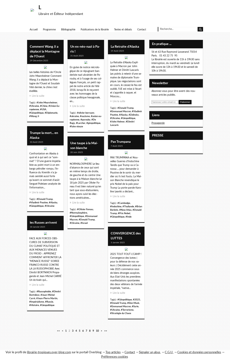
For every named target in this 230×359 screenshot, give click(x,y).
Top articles (113, 352)
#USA (43, 109)
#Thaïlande (128, 206)
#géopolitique (93, 123)
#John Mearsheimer (47, 103)
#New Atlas (125, 210)
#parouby (85, 120)
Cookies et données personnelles (199, 352)
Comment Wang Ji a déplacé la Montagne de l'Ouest (45, 51)
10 (97, 331)
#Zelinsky (134, 115)
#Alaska (123, 115)
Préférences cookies (114, 356)
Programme (49, 29)
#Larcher (80, 123)
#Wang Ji (34, 116)
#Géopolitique (36, 113)
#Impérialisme (36, 302)
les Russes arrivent (43, 222)
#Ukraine (34, 106)
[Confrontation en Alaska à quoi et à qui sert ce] (45, 149)
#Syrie (135, 306)
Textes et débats (123, 29)
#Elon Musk (133, 303)
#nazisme (85, 116)
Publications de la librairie (95, 29)
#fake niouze (76, 126)
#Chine (43, 106)
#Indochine (115, 206)
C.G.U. (169, 352)
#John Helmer (117, 122)
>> (105, 331)
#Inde (129, 217)
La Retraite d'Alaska (125, 46)
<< (58, 331)
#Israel (84, 223)
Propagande (158, 123)
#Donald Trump (126, 108)
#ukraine (74, 116)
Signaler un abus (150, 352)
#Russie (49, 302)
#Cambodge (124, 203)
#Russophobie (44, 292)
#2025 (136, 300)
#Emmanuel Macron (120, 111)
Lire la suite (38, 96)
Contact (141, 29)
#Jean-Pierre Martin (46, 298)
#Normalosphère (78, 213)
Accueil (34, 29)
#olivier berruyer (85, 113)
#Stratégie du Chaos (120, 313)
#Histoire (34, 305)
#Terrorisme (127, 310)
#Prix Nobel (124, 213)
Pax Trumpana (121, 141)
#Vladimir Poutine (38, 203)
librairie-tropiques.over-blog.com (49, 352)
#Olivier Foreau (85, 209)
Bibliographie (68, 29)
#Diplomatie (51, 113)
